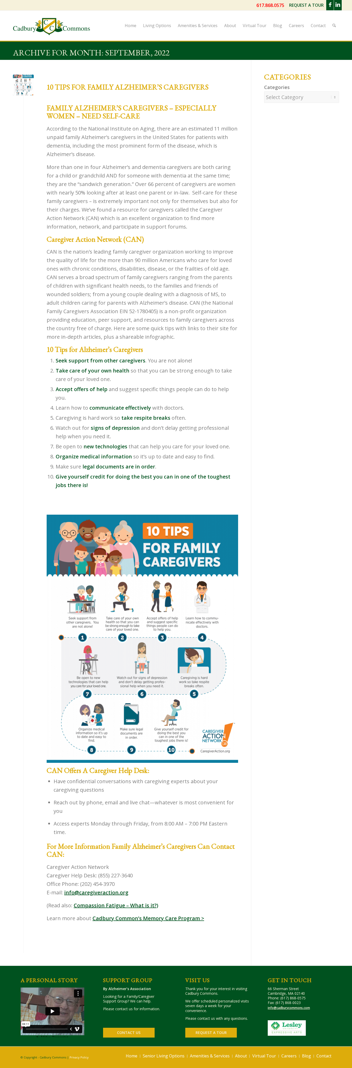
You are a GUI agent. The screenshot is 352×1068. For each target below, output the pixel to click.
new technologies (105, 446)
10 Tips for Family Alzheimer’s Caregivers (127, 87)
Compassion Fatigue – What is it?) (116, 905)
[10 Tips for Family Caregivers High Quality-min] (23, 85)
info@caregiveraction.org (96, 892)
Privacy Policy (79, 1057)
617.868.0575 (270, 5)
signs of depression (115, 427)
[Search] (334, 26)
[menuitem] (306, 5)
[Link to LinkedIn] (338, 5)
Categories (277, 87)
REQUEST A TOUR (306, 5)
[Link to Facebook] (330, 5)
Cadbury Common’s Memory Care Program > (148, 918)
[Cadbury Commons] (51, 31)
